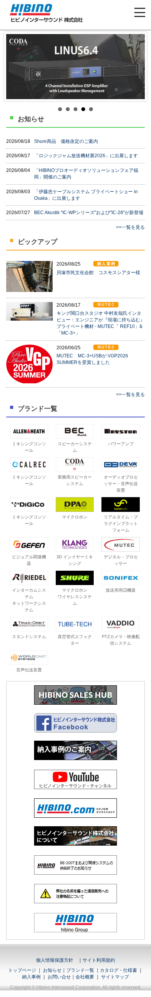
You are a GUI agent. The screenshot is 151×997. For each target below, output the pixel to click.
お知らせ (52, 970)
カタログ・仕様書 (118, 970)
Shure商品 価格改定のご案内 (66, 141)
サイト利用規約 (98, 960)
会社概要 (85, 977)
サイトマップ (115, 977)
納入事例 (31, 977)
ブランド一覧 (80, 970)
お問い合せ (59, 977)
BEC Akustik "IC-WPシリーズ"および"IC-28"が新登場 (88, 212)
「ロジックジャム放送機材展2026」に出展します (86, 155)
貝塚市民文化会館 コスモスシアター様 (98, 272)
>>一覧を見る (130, 227)
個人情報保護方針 (54, 960)
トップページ (22, 970)
